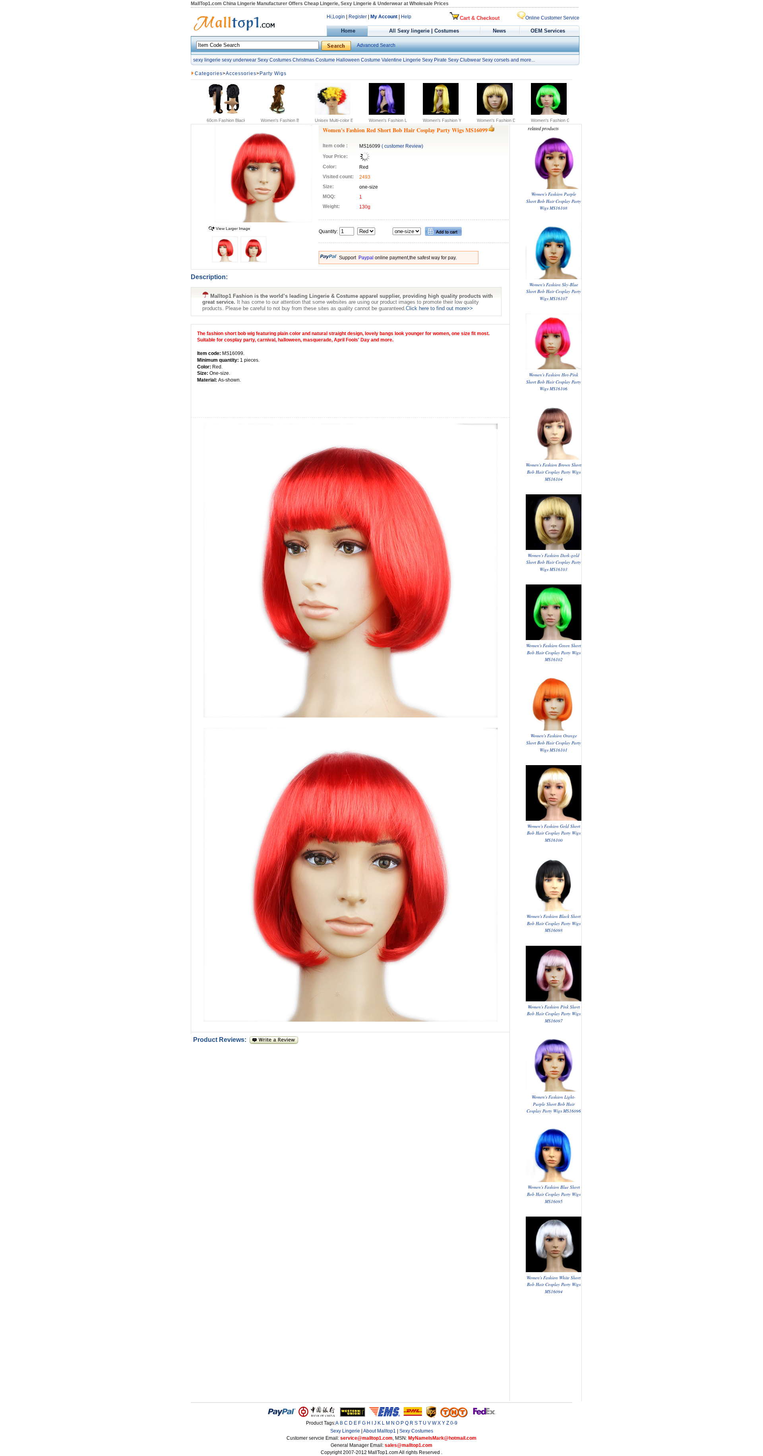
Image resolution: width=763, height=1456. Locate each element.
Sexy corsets (495, 60)
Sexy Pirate (434, 60)
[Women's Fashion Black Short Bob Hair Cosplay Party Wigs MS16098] (553, 909)
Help (406, 16)
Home (347, 31)
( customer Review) (402, 146)
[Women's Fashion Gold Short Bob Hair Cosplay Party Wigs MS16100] (553, 819)
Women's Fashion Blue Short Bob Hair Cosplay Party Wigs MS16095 (554, 1194)
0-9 (453, 1423)
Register (358, 16)
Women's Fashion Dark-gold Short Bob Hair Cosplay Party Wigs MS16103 (553, 562)
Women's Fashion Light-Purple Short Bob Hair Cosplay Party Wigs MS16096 (554, 1104)
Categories (209, 73)
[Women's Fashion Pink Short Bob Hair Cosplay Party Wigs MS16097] (553, 1000)
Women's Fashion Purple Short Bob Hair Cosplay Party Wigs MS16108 (553, 201)
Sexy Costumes (274, 60)
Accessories (241, 73)
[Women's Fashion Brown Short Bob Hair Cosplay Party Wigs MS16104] (553, 458)
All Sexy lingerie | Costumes (424, 31)
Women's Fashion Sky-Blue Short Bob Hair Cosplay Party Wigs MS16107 (553, 291)
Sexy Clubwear (464, 60)
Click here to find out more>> (439, 308)
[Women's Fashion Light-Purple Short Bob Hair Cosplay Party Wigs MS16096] (553, 1090)
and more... (523, 60)
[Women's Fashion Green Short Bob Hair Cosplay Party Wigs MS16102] (553, 638)
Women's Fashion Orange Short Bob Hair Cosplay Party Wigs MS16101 (553, 742)
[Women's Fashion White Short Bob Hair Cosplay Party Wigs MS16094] (553, 1270)
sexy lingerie (207, 60)
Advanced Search (376, 45)
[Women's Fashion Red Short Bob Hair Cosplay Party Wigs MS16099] (263, 221)
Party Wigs (273, 73)
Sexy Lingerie (345, 1431)
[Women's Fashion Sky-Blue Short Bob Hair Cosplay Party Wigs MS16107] (553, 277)
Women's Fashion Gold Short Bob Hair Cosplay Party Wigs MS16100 (554, 833)
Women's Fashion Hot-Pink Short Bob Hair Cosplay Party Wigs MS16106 (553, 381)
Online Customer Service (552, 18)
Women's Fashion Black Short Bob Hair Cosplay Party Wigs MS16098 (554, 923)
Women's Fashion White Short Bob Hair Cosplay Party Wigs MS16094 (554, 1284)
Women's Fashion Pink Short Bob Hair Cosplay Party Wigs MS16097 (554, 1014)
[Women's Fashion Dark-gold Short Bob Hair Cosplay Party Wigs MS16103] (553, 548)
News (500, 31)
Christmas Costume (313, 60)
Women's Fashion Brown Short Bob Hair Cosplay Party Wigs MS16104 (553, 472)
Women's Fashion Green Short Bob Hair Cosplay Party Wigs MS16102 (553, 652)
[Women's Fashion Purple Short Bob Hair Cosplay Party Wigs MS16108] (553, 187)
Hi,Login (336, 16)
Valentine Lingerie (401, 60)
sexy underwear (239, 60)
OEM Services (548, 31)
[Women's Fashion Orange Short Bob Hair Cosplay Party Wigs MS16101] (553, 729)
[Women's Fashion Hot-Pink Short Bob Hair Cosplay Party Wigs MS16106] (553, 367)
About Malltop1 (379, 1431)
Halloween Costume (358, 60)
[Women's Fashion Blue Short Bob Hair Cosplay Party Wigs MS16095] (553, 1180)
